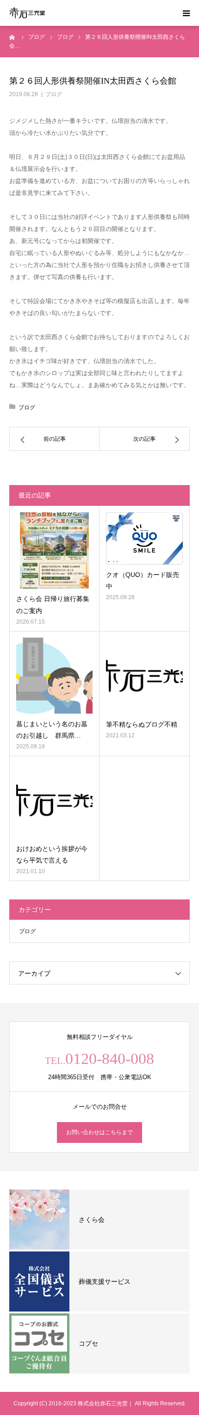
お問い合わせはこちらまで (99, 1132)
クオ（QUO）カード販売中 (142, 580)
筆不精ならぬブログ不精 (141, 724)
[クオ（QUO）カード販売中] (144, 538)
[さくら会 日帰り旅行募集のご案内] (54, 550)
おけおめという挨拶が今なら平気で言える (51, 854)
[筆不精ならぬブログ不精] (144, 676)
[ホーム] (12, 37)
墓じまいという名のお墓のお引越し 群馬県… (51, 729)
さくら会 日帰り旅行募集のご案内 (52, 604)
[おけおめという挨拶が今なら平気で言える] (54, 800)
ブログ (53, 94)
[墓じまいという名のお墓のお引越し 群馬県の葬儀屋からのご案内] (54, 676)
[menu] (186, 13)
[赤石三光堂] (27, 13)
